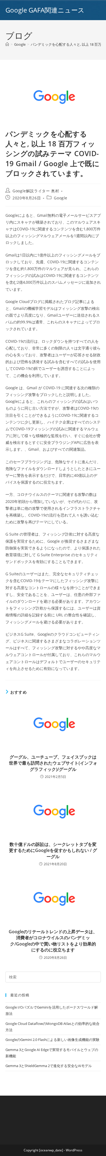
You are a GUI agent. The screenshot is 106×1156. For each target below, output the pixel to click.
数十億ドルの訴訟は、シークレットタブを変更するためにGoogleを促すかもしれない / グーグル (53, 850)
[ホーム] (7, 44)
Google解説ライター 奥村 (36, 190)
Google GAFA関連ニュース (45, 9)
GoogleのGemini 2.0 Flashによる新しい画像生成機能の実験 (52, 1039)
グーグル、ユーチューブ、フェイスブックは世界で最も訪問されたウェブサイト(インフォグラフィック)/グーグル (53, 763)
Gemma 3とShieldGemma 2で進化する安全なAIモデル (48, 1065)
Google (60, 197)
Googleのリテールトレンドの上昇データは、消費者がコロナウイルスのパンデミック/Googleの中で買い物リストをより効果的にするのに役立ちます (53, 941)
